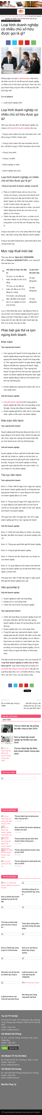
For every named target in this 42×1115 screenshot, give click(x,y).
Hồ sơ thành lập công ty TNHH (10, 704)
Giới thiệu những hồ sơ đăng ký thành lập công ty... (30, 891)
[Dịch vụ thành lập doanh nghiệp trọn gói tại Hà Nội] (10, 888)
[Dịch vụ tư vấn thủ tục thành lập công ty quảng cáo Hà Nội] (31, 939)
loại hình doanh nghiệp (20, 128)
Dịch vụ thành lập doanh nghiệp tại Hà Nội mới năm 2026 (25, 740)
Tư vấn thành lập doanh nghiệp (11, 21)
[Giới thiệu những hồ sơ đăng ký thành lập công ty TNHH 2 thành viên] (31, 884)
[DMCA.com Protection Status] (10, 1049)
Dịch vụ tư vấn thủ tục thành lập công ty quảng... (30, 950)
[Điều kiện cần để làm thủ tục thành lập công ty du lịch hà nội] (10, 963)
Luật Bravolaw (24, 78)
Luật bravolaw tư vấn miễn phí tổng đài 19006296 (29, 974)
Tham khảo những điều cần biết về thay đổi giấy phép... (31, 926)
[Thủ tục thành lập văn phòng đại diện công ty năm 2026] (7, 729)
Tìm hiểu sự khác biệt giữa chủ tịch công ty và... (9, 924)
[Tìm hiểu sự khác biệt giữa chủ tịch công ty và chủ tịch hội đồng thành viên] (10, 913)
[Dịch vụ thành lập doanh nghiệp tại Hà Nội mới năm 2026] (7, 740)
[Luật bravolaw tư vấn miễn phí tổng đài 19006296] (31, 963)
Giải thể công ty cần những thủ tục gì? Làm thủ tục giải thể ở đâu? (32, 705)
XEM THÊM (7, 720)
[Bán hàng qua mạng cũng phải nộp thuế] (31, 987)
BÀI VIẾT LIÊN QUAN (10, 716)
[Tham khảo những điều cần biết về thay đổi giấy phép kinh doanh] (31, 913)
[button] (38, 12)
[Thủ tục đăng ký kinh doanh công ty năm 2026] (7, 854)
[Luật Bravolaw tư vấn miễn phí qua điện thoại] (10, 988)
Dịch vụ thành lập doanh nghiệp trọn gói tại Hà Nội (10, 899)
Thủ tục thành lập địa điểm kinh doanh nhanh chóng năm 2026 (27, 751)
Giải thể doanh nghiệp (13, 402)
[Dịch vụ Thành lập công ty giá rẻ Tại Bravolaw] (10, 939)
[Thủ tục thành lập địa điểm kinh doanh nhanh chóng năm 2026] (7, 754)
